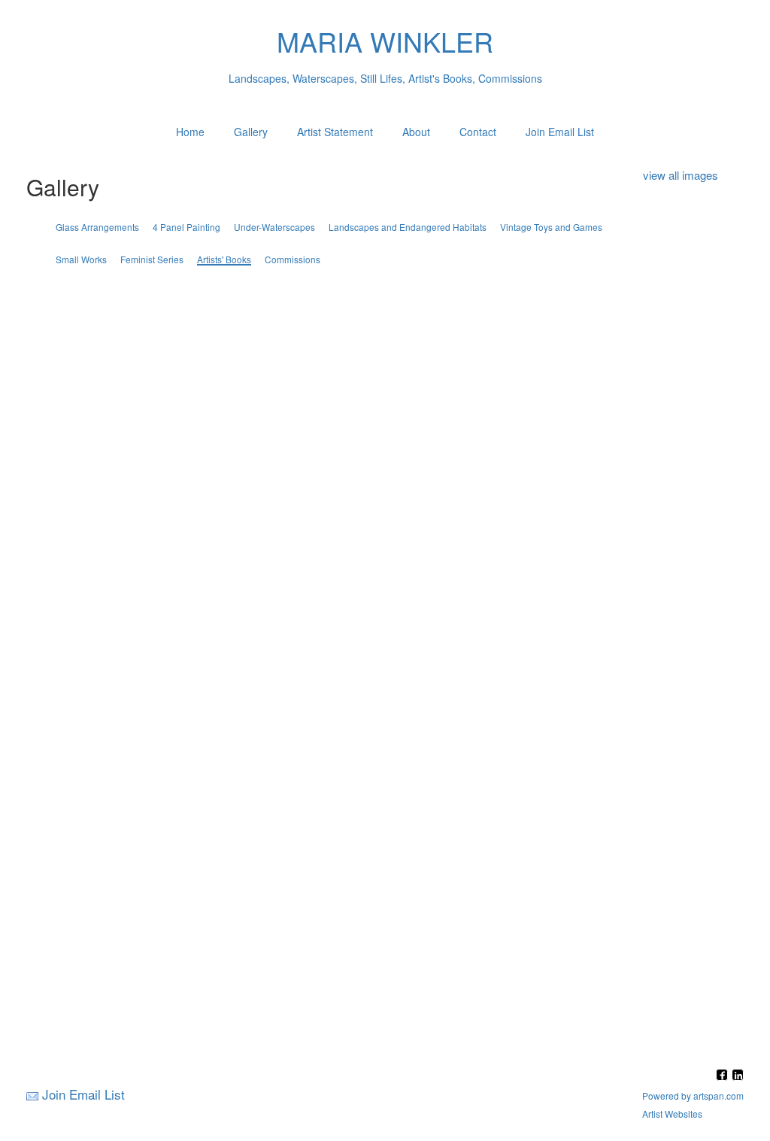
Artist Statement (335, 131)
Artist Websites (672, 1113)
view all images (680, 175)
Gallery (251, 131)
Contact (477, 131)
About (416, 131)
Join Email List (560, 131)
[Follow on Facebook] (724, 1076)
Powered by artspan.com (693, 1095)
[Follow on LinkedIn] (738, 1076)
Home (190, 131)
